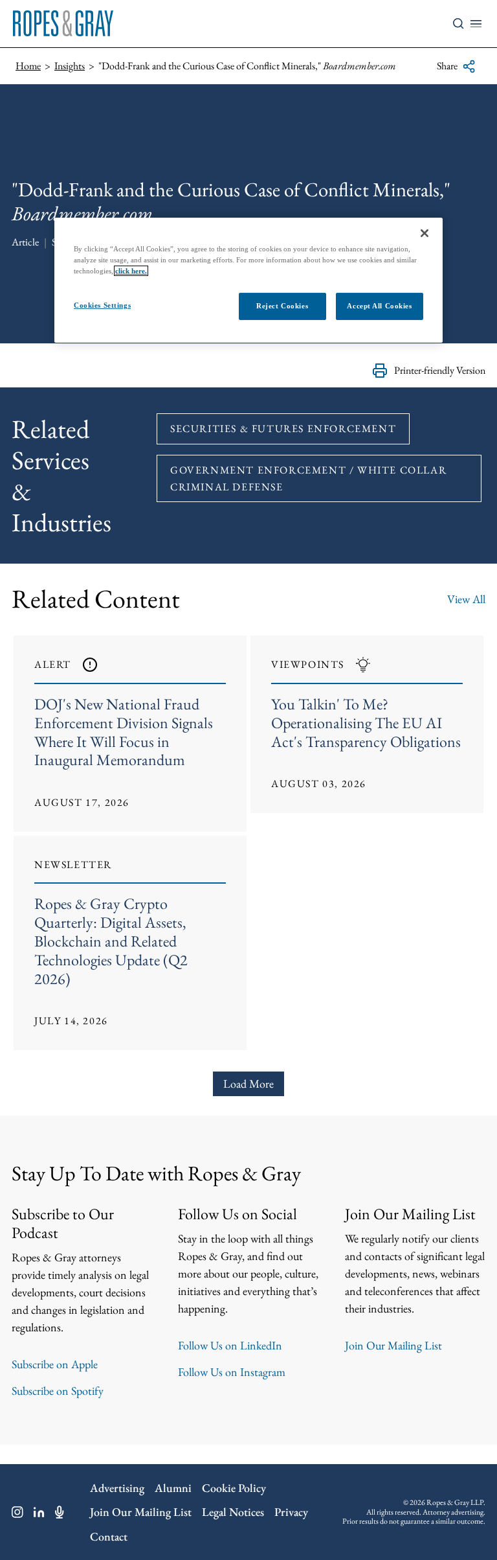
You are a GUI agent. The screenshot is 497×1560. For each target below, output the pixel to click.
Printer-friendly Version (439, 370)
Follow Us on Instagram (231, 1371)
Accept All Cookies (379, 306)
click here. (131, 271)
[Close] (424, 233)
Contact (108, 1536)
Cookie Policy (234, 1487)
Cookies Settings (102, 305)
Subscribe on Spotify (58, 1390)
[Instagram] (17, 1512)
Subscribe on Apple (55, 1364)
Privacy (291, 1511)
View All (466, 598)
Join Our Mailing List (393, 1345)
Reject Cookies (282, 306)
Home (28, 66)
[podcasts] (59, 1512)
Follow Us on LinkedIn (230, 1345)
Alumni (173, 1487)
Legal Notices (233, 1511)
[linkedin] (39, 1512)
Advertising (117, 1487)
